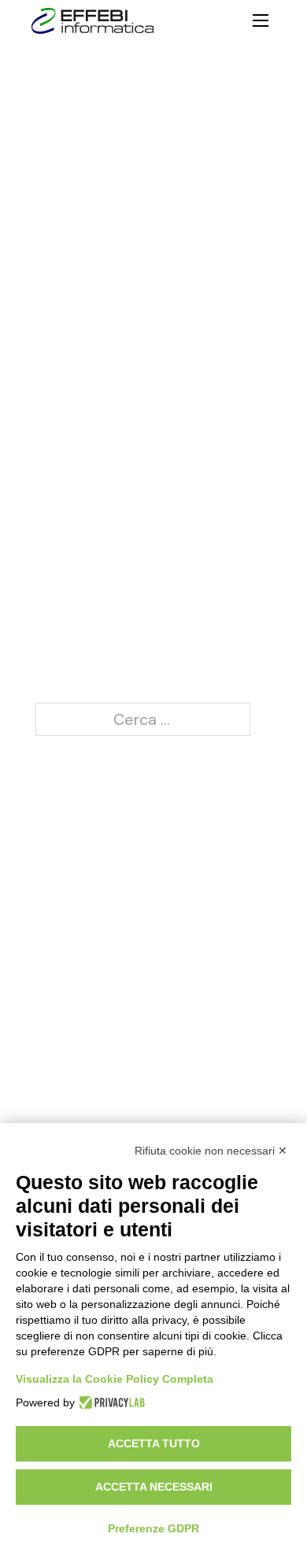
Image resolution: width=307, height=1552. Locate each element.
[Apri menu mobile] (260, 20)
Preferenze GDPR (153, 1528)
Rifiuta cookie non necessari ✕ (211, 1150)
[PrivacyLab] (110, 1402)
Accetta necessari (154, 1486)
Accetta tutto (154, 1443)
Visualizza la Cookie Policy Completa (114, 1379)
